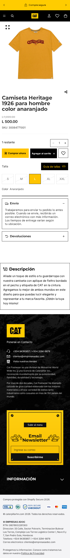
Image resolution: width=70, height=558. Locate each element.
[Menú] (4, 16)
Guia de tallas (51, 166)
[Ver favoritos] (57, 16)
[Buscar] (12, 16)
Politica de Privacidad (32, 553)
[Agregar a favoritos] (63, 153)
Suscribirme (35, 457)
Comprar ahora (17, 153)
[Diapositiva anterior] (4, 5)
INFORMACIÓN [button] (21, 479)
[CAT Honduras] (16, 331)
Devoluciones (20, 236)
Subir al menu (35, 424)
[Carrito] (65, 16)
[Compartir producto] (66, 92)
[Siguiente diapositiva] (66, 5)
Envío (14, 203)
